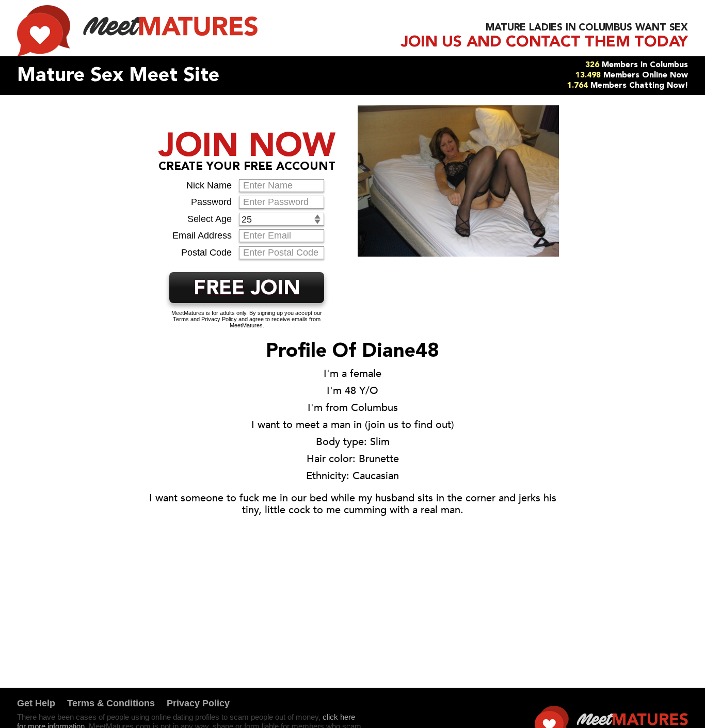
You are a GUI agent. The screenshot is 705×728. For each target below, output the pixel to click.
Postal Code (206, 252)
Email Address (202, 235)
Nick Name (209, 185)
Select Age (209, 219)
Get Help (36, 703)
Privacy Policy (198, 703)
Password (211, 202)
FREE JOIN (247, 289)
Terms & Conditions (111, 703)
